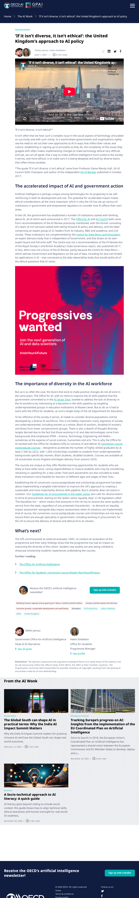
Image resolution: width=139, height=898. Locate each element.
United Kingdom (31, 614)
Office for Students (81, 644)
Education (76, 608)
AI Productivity (90, 608)
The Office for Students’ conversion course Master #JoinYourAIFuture (59, 572)
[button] (132, 5)
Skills (18, 614)
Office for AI (83, 219)
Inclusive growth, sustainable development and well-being (42, 608)
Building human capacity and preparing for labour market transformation (49, 603)
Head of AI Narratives (27, 644)
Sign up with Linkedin (104, 589)
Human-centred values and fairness (101, 603)
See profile (79, 653)
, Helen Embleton (57, 50)
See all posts (25, 649)
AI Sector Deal (62, 399)
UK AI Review (88, 172)
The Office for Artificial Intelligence (39, 564)
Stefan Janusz (41, 50)
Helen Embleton (79, 639)
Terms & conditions (64, 894)
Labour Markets (108, 608)
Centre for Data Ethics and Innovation (98, 234)
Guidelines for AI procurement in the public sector (61, 494)
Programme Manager (82, 648)
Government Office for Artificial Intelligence (40, 639)
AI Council (102, 219)
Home (58, 890)
